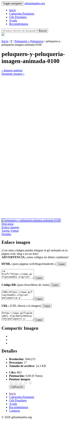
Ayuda (13, 20)
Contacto (14, 410)
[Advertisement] (35, 111)
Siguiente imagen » (13, 73)
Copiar (61, 264)
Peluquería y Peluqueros (29, 41)
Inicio (12, 10)
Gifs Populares (18, 17)
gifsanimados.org (34, 3)
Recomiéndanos (18, 24)
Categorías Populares (21, 13)
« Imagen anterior (12, 70)
